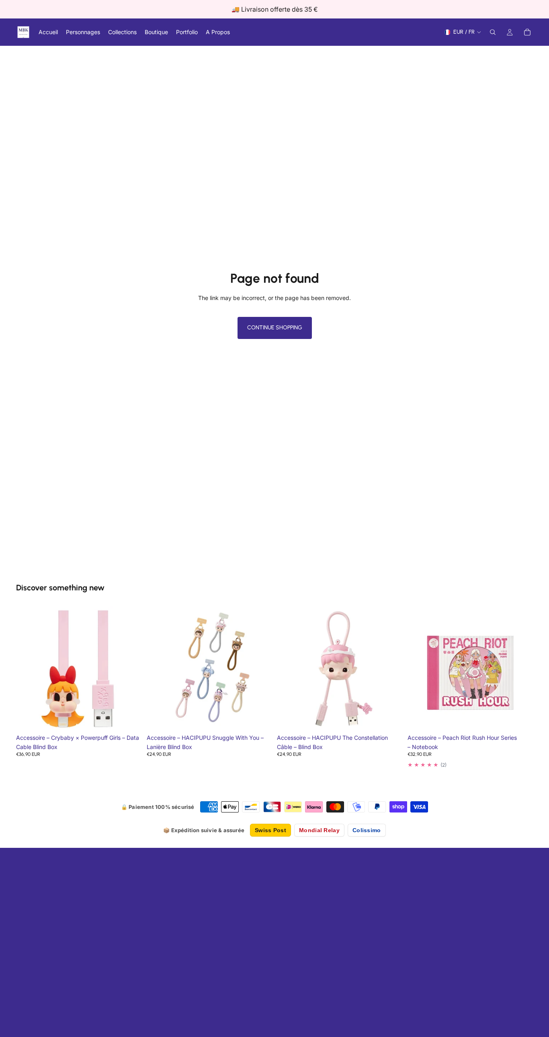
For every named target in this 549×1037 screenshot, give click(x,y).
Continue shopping (274, 327)
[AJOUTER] (129, 719)
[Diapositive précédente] (420, 669)
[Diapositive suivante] (521, 669)
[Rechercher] (493, 32)
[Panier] (527, 32)
